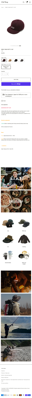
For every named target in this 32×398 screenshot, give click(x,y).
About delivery (4, 377)
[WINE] (4, 60)
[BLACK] (16, 60)
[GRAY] (22, 60)
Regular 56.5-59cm (6, 67)
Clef (2, 51)
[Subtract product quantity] (2, 74)
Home (2, 7)
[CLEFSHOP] (4, 2)
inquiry (3, 370)
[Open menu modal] (29, 2)
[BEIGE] (10, 60)
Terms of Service (5, 373)
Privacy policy (4, 383)
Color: (3, 57)
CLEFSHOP (11, 388)
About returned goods (6, 375)
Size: (6, 64)
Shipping (8, 90)
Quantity (3, 71)
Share (4, 100)
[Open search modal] (23, 2)
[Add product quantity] (7, 74)
